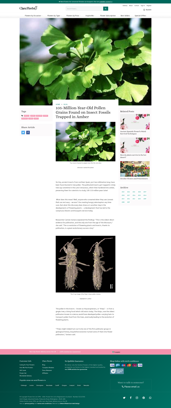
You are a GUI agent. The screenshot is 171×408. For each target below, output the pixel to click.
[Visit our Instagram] (137, 397)
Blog (43, 364)
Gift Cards (23, 370)
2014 (144, 195)
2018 (123, 195)
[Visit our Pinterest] (143, 397)
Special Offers (140, 15)
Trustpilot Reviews (48, 367)
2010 (139, 198)
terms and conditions (44, 403)
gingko (31, 118)
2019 (144, 192)
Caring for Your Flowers (27, 364)
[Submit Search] (105, 9)
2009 (144, 198)
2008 (123, 202)
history (45, 115)
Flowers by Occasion (33, 15)
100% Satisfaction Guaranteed (70, 352)
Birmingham (40, 385)
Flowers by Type (54, 15)
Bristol (79, 385)
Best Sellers (125, 15)
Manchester (49, 385)
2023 (123, 192)
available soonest (105, 1)
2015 (139, 195)
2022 (128, 192)
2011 (134, 198)
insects (36, 118)
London (31, 385)
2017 (128, 195)
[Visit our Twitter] (124, 397)
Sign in (143, 5)
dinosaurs (24, 118)
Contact (136, 5)
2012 (128, 198)
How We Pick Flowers (26, 367)
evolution (39, 115)
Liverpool (71, 385)
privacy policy (29, 403)
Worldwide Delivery (26, 376)
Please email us (132, 386)
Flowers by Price (72, 15)
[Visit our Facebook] (130, 397)
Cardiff (57, 385)
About (131, 5)
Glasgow (64, 385)
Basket (148, 9)
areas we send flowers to (36, 380)
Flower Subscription (108, 15)
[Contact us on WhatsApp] (150, 397)
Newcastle (86, 385)
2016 (134, 195)
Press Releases (47, 370)
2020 (139, 192)
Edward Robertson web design (70, 403)
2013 (123, 198)
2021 (134, 192)
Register (149, 5)
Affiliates (45, 373)
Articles (26, 115)
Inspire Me (90, 15)
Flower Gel (23, 373)
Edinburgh (24, 385)
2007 (128, 202)
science (33, 115)
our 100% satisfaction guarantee (76, 369)
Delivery (125, 5)
